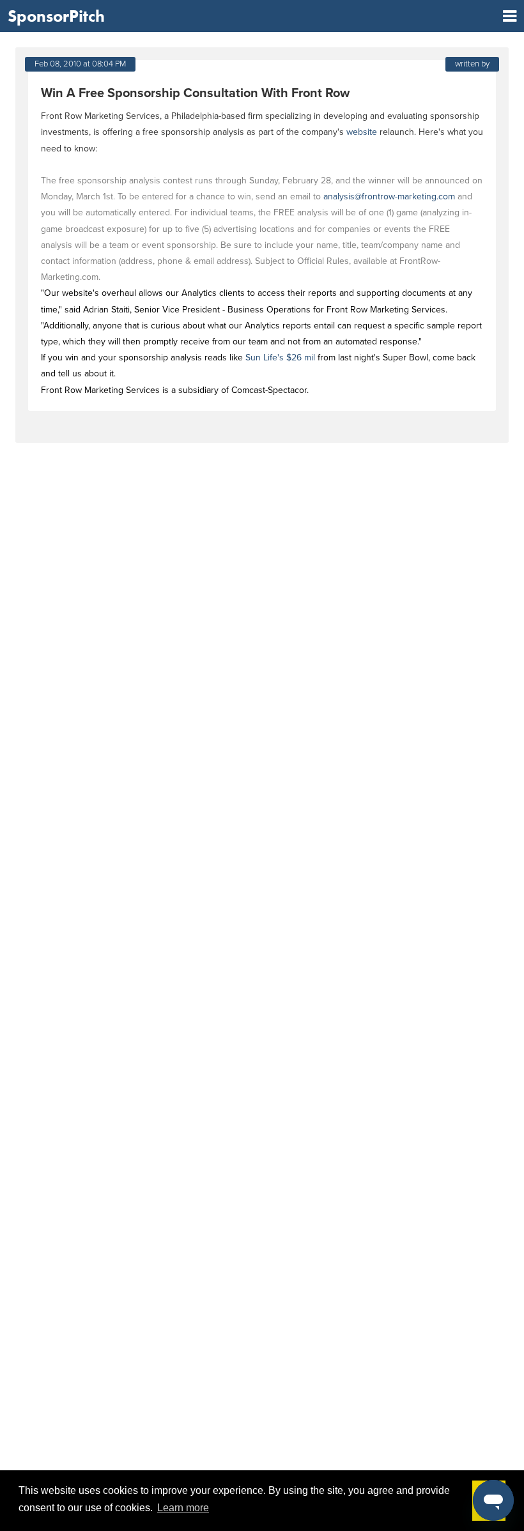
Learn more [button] (183, 1507)
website (361, 132)
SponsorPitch (56, 16)
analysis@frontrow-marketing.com (389, 196)
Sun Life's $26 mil (280, 357)
